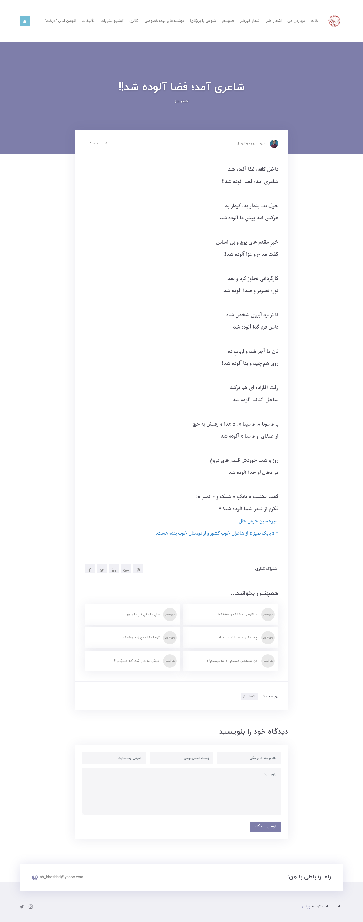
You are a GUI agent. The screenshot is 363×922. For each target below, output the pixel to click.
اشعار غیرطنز (250, 21)
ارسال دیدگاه (265, 826)
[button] (25, 21)
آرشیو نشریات (112, 21)
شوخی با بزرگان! (203, 21)
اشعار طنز (274, 21)
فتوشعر (228, 21)
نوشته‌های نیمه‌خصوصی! (164, 21)
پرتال (306, 906)
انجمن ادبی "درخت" (60, 21)
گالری (133, 21)
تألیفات (88, 21)
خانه (314, 21)
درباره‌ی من (296, 21)
